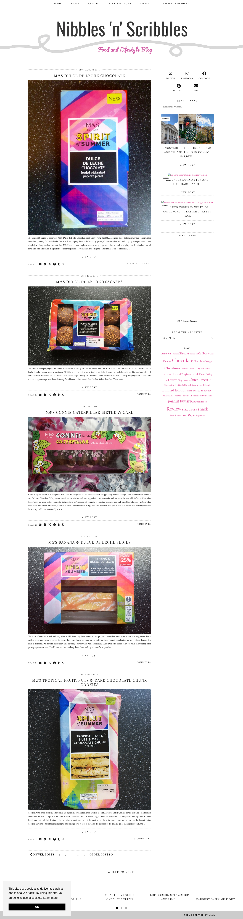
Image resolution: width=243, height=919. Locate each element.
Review (174, 409)
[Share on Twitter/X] (49, 264)
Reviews (94, 3)
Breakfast (194, 354)
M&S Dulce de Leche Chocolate (89, 75)
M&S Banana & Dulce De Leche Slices (89, 542)
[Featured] (187, 175)
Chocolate (182, 360)
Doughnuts (186, 374)
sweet (184, 415)
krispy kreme (196, 385)
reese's (204, 402)
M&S (189, 390)
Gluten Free (197, 380)
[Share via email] (40, 264)
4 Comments (142, 662)
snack (203, 409)
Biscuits (184, 353)
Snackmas (175, 415)
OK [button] (37, 906)
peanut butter (179, 401)
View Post (89, 256)
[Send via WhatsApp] (63, 264)
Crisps (191, 368)
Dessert (176, 374)
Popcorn (195, 401)
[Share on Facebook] (45, 264)
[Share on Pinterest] (54, 264)
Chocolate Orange (203, 361)
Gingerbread (183, 380)
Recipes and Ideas (176, 3)
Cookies (184, 369)
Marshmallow (168, 396)
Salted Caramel (189, 409)
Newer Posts (43, 854)
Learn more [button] (50, 897)
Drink (195, 374)
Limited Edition (174, 390)
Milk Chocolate (192, 395)
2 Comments (142, 394)
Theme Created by (199, 915)
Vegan (192, 415)
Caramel (167, 361)
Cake (212, 354)
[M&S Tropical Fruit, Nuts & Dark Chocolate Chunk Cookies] (89, 809)
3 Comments (142, 524)
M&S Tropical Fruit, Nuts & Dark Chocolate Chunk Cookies (89, 682)
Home (58, 3)
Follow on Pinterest (188, 321)
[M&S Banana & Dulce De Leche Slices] (89, 633)
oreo (202, 395)
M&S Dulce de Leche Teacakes (89, 281)
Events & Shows (120, 3)
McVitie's (179, 395)
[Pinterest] (174, 251)
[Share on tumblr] (59, 264)
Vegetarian (200, 415)
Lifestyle (147, 3)
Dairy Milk (200, 368)
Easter (202, 374)
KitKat (187, 385)
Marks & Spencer (202, 390)
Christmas (172, 368)
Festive (172, 380)
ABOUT (75, 3)
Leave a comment (139, 263)
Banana (176, 354)
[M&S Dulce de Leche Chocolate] (89, 234)
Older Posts (100, 854)
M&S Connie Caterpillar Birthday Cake (89, 412)
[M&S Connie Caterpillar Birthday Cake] (89, 491)
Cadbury (203, 353)
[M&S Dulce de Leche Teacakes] (89, 365)
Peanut (208, 395)
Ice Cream (178, 384)
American (166, 353)
